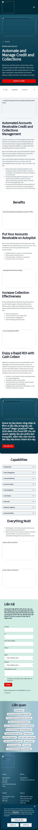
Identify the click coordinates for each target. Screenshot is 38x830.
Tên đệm (6, 627)
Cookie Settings (25, 801)
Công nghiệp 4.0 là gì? (8, 796)
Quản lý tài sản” (29, 741)
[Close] (35, 806)
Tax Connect (26, 745)
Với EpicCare (13, 616)
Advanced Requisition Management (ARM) (19, 714)
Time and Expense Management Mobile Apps (19, 749)
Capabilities (14, 89)
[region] (19, 816)
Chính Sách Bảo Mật (26, 799)
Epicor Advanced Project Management (19, 722)
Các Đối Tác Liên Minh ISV (27, 780)
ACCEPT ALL (26, 825)
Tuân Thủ (23, 803)
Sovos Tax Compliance (14, 745)
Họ (5, 634)
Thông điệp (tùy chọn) (10, 669)
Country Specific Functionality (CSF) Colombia (19, 718)
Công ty (6, 648)
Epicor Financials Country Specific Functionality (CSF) (19, 726)
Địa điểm (4, 782)
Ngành (6, 655)
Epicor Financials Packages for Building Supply (19, 729)
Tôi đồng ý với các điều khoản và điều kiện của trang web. (19, 679)
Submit (8, 685)
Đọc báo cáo (8, 446)
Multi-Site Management (10, 737)
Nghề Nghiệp (6, 778)
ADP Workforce (19, 710)
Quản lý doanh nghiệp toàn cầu (12, 741)
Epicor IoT (5, 799)
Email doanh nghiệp (9, 641)
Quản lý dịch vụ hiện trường (27, 737)
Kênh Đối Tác (24, 778)
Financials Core (28, 733)
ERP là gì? (5, 801)
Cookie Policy (16, 812)
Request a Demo (19, 81)
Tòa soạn (4, 780)
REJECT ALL (13, 825)
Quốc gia (6, 662)
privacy (17, 690)
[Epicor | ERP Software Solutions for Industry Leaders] (8, 7)
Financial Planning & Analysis (13, 733)
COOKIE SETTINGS (18, 820)
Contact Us (25, 89)
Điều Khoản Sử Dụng (26, 796)
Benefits (5, 89)
